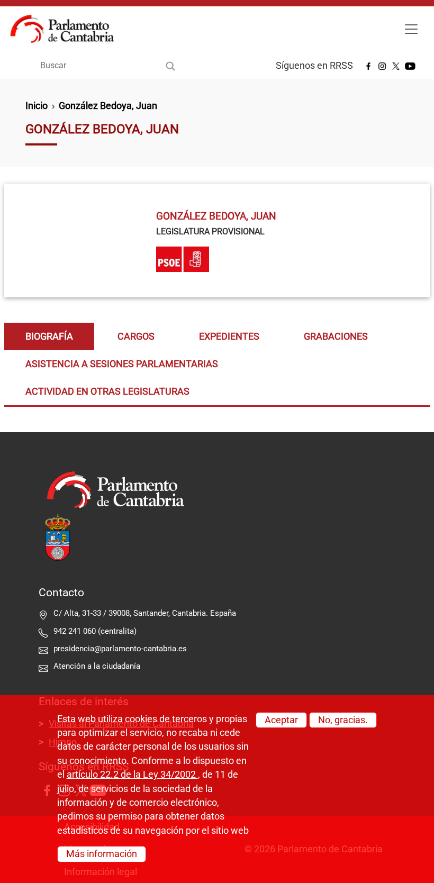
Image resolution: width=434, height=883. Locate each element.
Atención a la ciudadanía (97, 666)
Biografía (49, 336)
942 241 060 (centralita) (95, 631)
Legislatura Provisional (210, 231)
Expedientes (229, 336)
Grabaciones (336, 336)
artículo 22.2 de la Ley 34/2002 (132, 774)
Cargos (136, 336)
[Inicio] (66, 29)
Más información (101, 854)
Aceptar (281, 720)
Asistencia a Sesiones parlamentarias (121, 364)
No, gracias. (343, 720)
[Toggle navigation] (411, 29)
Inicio (36, 106)
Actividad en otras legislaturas (107, 391)
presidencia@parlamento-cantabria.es (120, 648)
